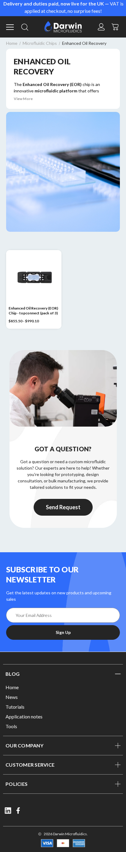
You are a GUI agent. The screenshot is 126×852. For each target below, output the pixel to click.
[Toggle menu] (10, 27)
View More (23, 98)
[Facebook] (19, 810)
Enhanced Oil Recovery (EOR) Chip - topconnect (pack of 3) (33, 310)
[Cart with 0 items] (115, 26)
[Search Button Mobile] (24, 26)
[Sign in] (101, 26)
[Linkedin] (8, 810)
